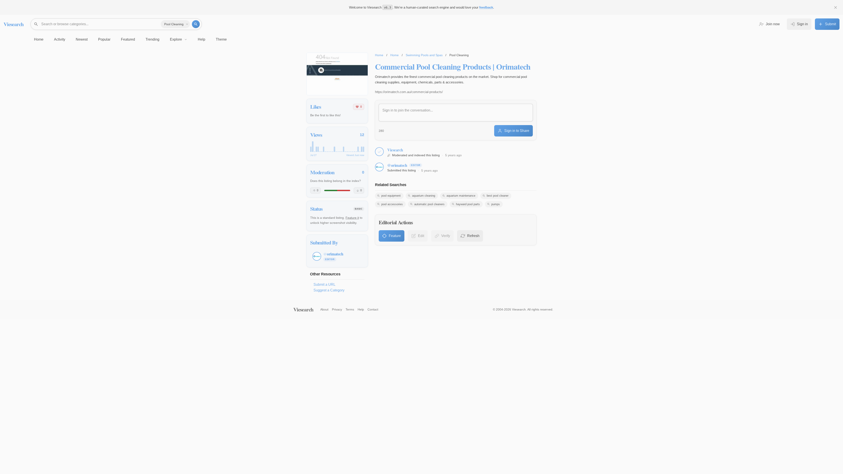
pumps (495, 204)
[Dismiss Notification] (835, 7)
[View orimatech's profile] (379, 167)
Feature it (352, 217)
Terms (350, 309)
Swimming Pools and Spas (424, 55)
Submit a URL (324, 284)
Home (379, 55)
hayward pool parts (468, 204)
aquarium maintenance (461, 195)
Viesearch (13, 24)
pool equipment (391, 195)
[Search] (196, 24)
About (324, 309)
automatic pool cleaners (429, 204)
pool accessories (392, 204)
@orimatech (397, 165)
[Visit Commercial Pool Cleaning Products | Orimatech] (337, 74)
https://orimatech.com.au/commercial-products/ (409, 92)
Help (361, 309)
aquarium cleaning (423, 195)
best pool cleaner (497, 195)
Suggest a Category (328, 290)
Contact (372, 309)
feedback (486, 7)
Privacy (337, 309)
